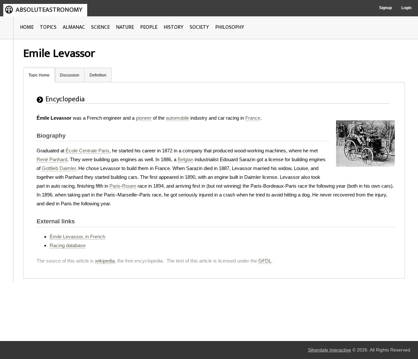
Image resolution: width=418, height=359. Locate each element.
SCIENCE (100, 27)
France (252, 118)
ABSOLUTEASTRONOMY (49, 9)
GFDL (264, 261)
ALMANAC (74, 27)
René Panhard (52, 159)
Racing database (68, 245)
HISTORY (174, 27)
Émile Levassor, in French (77, 236)
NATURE (125, 27)
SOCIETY (199, 27)
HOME (27, 27)
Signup (385, 8)
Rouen (129, 186)
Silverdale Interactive (329, 350)
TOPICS (48, 27)
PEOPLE (148, 27)
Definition (97, 75)
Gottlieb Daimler (59, 168)
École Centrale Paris (87, 150)
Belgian (185, 159)
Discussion (69, 75)
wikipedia (105, 261)
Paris (115, 186)
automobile (177, 118)
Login (406, 8)
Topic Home (39, 75)
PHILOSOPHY (229, 27)
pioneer (144, 118)
